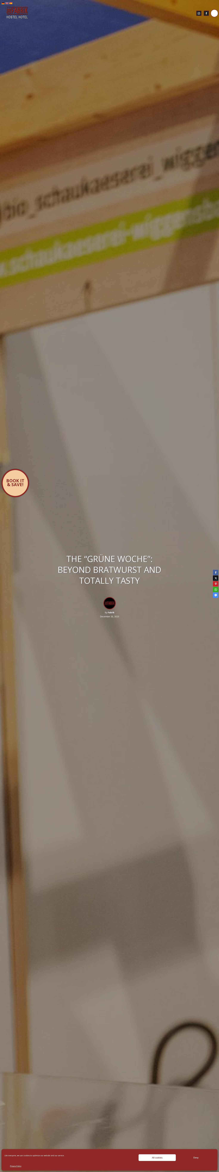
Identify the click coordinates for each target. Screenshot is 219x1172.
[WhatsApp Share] (215, 589)
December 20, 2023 (109, 616)
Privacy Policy (15, 1166)
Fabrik (111, 612)
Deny (196, 1157)
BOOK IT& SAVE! (15, 482)
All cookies (157, 1157)
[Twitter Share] (215, 578)
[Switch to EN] (7, 4)
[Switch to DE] (3, 4)
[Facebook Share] (215, 572)
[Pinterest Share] (215, 583)
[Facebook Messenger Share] (215, 595)
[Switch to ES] (11, 4)
